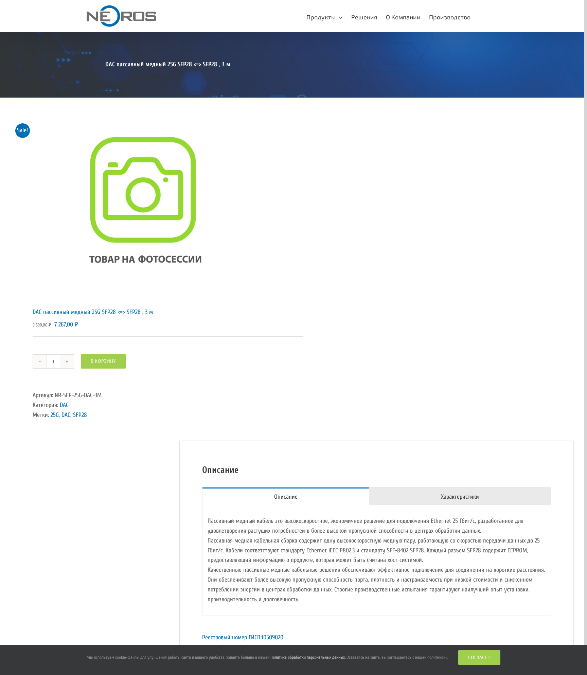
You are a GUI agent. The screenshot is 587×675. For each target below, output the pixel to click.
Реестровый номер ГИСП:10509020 (242, 637)
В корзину (103, 361)
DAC (64, 405)
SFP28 (80, 415)
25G (55, 415)
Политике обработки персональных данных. (307, 657)
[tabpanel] (376, 560)
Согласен (479, 657)
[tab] (285, 496)
